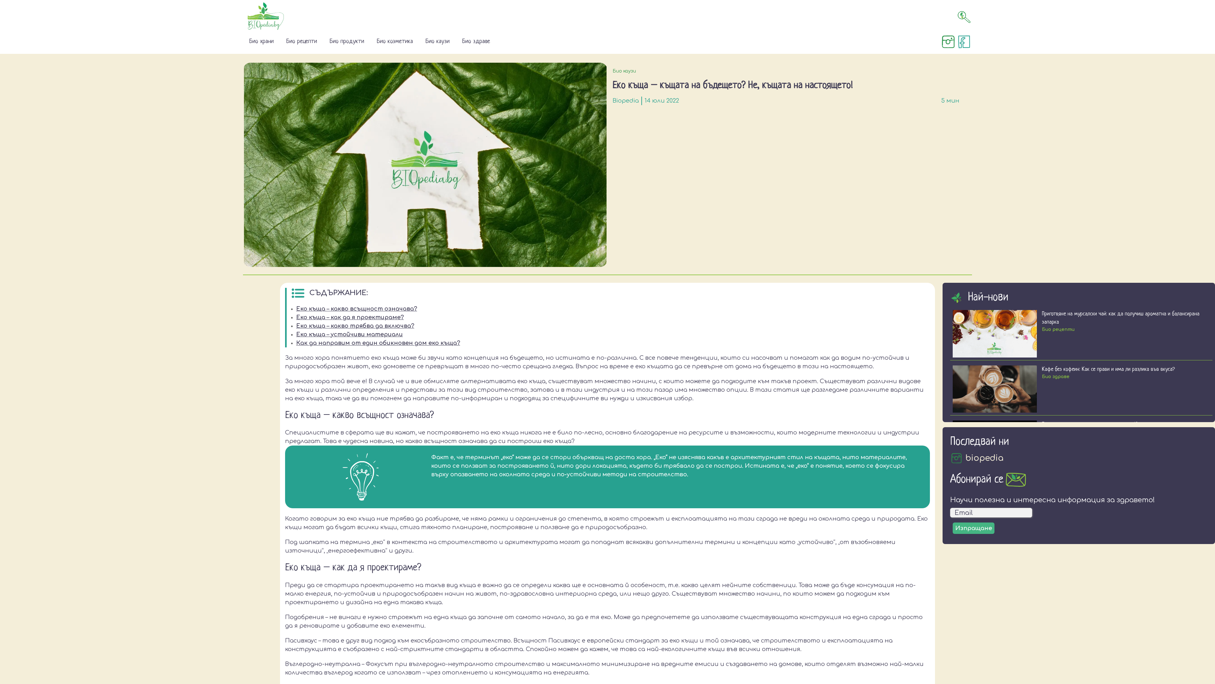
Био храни (261, 41)
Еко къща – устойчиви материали (349, 334)
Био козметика (395, 41)
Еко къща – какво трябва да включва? (355, 326)
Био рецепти (301, 41)
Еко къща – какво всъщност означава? (356, 309)
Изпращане (973, 528)
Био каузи (438, 41)
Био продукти (347, 41)
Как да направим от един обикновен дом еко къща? (378, 343)
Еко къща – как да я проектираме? (350, 317)
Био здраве (476, 41)
